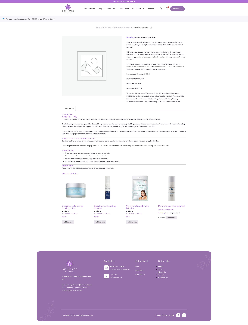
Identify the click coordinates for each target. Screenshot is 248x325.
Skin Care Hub (126, 9)
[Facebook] (178, 315)
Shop (160, 269)
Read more (171, 218)
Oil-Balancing (152, 102)
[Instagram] (184, 315)
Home (98, 28)
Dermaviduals (175, 102)
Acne (161, 99)
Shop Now (111, 9)
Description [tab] (69, 108)
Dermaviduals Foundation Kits (173, 96)
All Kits (156, 93)
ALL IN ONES (106, 28)
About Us (140, 9)
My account (163, 278)
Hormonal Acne (141, 102)
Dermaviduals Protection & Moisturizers (141, 99)
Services (150, 9)
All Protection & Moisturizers (169, 93)
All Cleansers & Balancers (121, 28)
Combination (131, 102)
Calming (175, 99)
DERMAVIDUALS (132, 96)
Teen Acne (161, 102)
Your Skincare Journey (93, 9)
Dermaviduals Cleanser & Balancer (150, 96)
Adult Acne (167, 99)
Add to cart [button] (68, 222)
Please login (131, 37)
